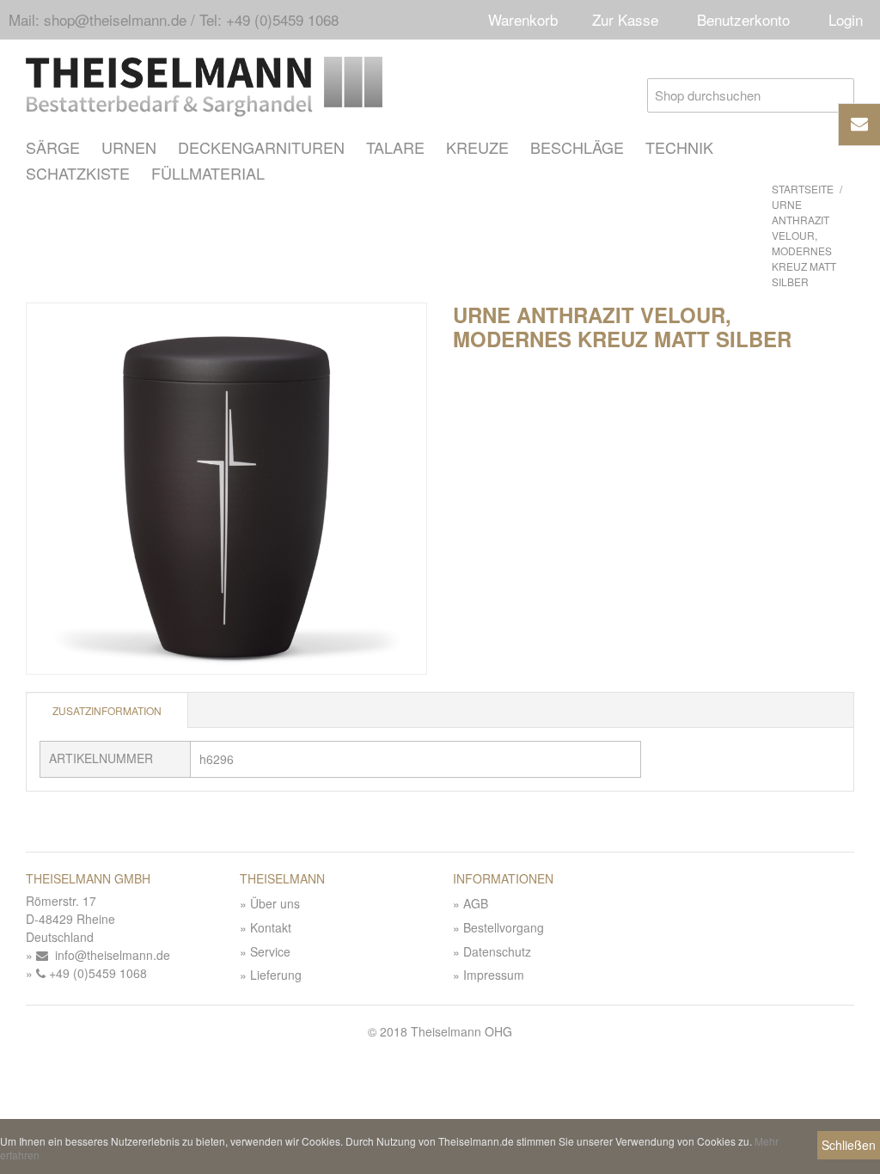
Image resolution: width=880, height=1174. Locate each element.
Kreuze (477, 147)
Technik (679, 147)
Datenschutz (497, 951)
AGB (475, 903)
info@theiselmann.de (109, 954)
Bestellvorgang (503, 927)
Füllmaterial (208, 173)
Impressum (493, 974)
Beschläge (577, 147)
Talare (395, 147)
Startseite (803, 188)
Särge (53, 147)
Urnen (128, 147)
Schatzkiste (78, 173)
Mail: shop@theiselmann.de (97, 19)
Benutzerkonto (743, 19)
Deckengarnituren (261, 147)
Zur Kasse (625, 19)
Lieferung (276, 974)
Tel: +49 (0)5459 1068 (269, 19)
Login (845, 19)
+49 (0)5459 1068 (96, 972)
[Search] (837, 95)
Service (270, 951)
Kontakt (270, 927)
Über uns (275, 903)
